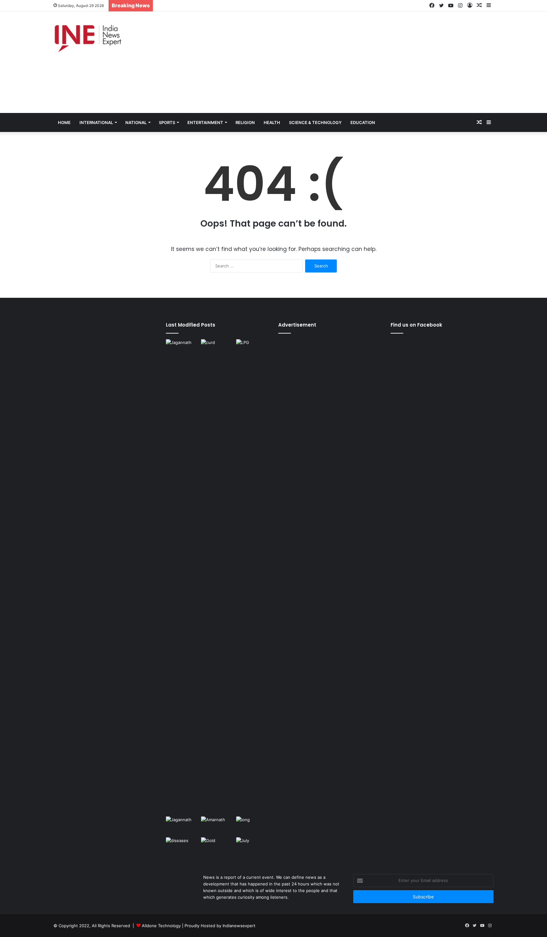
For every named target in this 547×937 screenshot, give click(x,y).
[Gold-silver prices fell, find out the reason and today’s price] (217, 846)
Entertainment (205, 122)
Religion (245, 122)
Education (362, 122)
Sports (167, 122)
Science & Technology (315, 122)
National (136, 122)
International (96, 122)
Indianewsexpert (239, 925)
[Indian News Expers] (87, 38)
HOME (64, 122)
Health (272, 122)
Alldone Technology (161, 925)
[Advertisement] (348, 62)
